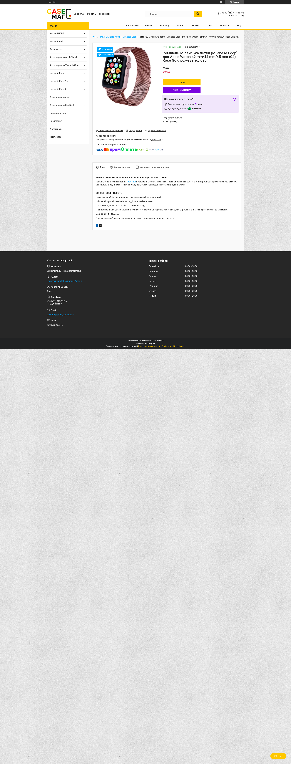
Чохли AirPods (57, 73)
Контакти (224, 25)
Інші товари (55, 137)
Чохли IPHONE (57, 33)
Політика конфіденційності (173, 346)
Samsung (164, 25)
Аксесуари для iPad (60, 97)
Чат (281, 756)
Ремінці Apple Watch (110, 37)
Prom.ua (160, 341)
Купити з (176, 90)
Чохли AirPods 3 (58, 89)
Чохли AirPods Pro (59, 81)
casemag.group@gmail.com (60, 314)
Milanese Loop (129, 37)
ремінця (132, 181)
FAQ (239, 25)
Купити (181, 82)
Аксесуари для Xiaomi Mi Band (65, 65)
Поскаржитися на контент (149, 346)
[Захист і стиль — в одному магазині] (59, 14)
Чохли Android (57, 41)
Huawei (195, 25)
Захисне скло (56, 49)
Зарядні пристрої (58, 113)
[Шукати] (198, 14)
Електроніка (56, 121)
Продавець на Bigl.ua (145, 343)
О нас (209, 25)
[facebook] (97, 226)
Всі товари (131, 25)
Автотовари (56, 129)
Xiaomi (180, 25)
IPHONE (148, 25)
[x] (100, 226)
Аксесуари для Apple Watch (63, 57)
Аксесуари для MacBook (62, 105)
